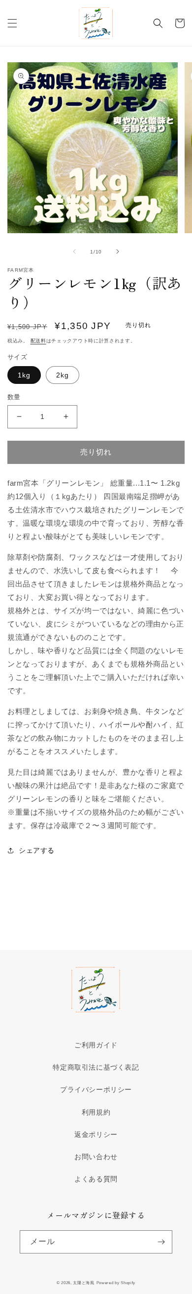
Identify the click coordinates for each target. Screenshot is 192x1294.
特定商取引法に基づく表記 (96, 1067)
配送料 (38, 340)
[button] (12, 23)
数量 (14, 397)
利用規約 (96, 1112)
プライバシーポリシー (96, 1089)
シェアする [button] (37, 850)
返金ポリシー (96, 1134)
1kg (24, 375)
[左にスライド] (74, 251)
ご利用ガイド (96, 1045)
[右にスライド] (117, 251)
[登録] (161, 1241)
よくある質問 (96, 1179)
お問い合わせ (96, 1157)
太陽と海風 (84, 1282)
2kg (62, 375)
